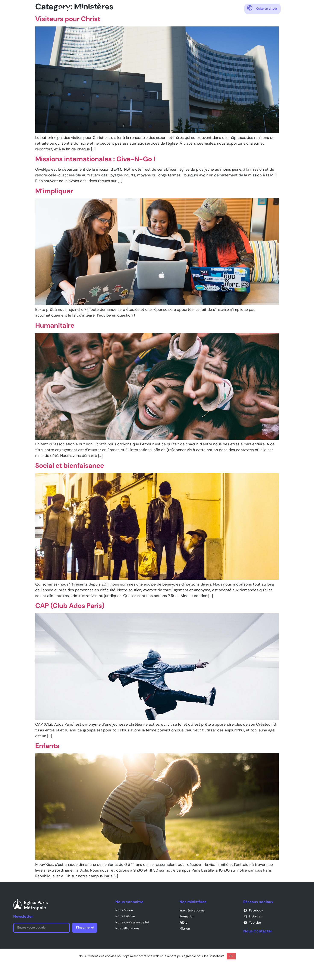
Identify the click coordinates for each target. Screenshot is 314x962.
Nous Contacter (257, 931)
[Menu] (304, 8)
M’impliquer (54, 191)
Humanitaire (54, 325)
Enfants (47, 745)
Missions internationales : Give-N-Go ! (95, 159)
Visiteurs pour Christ (67, 19)
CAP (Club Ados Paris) (69, 605)
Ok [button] (231, 956)
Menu (293, 8)
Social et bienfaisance (69, 465)
